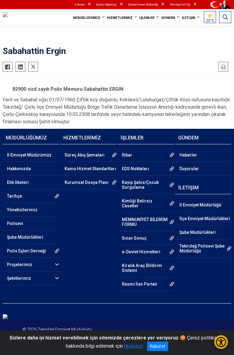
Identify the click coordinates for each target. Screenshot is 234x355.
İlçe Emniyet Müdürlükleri (204, 218)
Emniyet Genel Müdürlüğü (143, 4)
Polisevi (15, 223)
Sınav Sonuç (134, 238)
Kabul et (157, 346)
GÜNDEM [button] (168, 18)
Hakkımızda (19, 168)
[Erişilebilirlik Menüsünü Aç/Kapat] (221, 342)
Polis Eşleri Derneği (26, 250)
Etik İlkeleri (18, 182)
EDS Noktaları (135, 168)
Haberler (188, 155)
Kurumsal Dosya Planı (86, 182)
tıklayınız (133, 346)
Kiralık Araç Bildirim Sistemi (142, 268)
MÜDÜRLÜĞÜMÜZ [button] (86, 18)
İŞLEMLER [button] (146, 18)
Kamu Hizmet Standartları (90, 168)
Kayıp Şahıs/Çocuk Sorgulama (140, 185)
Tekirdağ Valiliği (180, 4)
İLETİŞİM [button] (188, 18)
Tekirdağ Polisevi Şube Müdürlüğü (202, 248)
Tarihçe (14, 196)
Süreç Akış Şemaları (85, 155)
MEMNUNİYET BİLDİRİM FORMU (145, 222)
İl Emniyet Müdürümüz (29, 155)
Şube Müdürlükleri (25, 237)
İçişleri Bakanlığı (106, 4)
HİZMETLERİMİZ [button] (120, 18)
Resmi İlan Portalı (139, 284)
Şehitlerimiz (19, 278)
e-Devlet (80, 4)
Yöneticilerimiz (22, 209)
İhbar (127, 155)
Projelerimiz (19, 264)
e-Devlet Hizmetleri (141, 251)
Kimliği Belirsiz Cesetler (137, 203)
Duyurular (189, 168)
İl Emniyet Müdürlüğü (200, 204)
